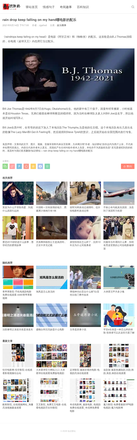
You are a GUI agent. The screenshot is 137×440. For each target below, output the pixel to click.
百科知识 (83, 7)
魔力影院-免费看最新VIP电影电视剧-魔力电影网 (118, 406)
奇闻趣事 (66, 7)
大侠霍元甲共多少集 (113, 291)
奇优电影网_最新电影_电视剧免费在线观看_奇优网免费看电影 (85, 408)
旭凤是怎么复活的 (45, 291)
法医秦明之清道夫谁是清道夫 (18, 329)
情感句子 (49, 7)
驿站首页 (32, 7)
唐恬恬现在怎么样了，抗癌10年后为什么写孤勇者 (85, 243)
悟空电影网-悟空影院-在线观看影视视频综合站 (17, 371)
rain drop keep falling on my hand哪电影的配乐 (68, 150)
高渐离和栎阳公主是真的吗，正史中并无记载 (51, 243)
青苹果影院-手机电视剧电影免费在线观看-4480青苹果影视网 (17, 295)
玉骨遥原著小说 (78, 329)
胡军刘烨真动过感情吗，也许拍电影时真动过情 (85, 209)
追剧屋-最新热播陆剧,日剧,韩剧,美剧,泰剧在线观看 (118, 371)
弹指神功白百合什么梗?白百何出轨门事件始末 (84, 293)
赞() (127, 166)
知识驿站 (36, 150)
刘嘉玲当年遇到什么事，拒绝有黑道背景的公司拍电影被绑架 (118, 245)
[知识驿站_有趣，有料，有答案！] (12, 6)
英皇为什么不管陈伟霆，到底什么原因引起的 (18, 209)
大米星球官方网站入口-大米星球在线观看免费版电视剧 (50, 371)
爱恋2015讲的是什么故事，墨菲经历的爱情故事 (18, 243)
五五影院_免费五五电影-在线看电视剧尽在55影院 (51, 406)
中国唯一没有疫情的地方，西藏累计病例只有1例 (51, 209)
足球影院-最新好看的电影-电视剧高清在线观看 (85, 371)
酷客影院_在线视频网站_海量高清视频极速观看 (18, 406)
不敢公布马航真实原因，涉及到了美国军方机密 (118, 209)
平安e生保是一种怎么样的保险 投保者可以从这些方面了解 (118, 331)
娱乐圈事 (61, 25)
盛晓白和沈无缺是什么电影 (50, 329)
